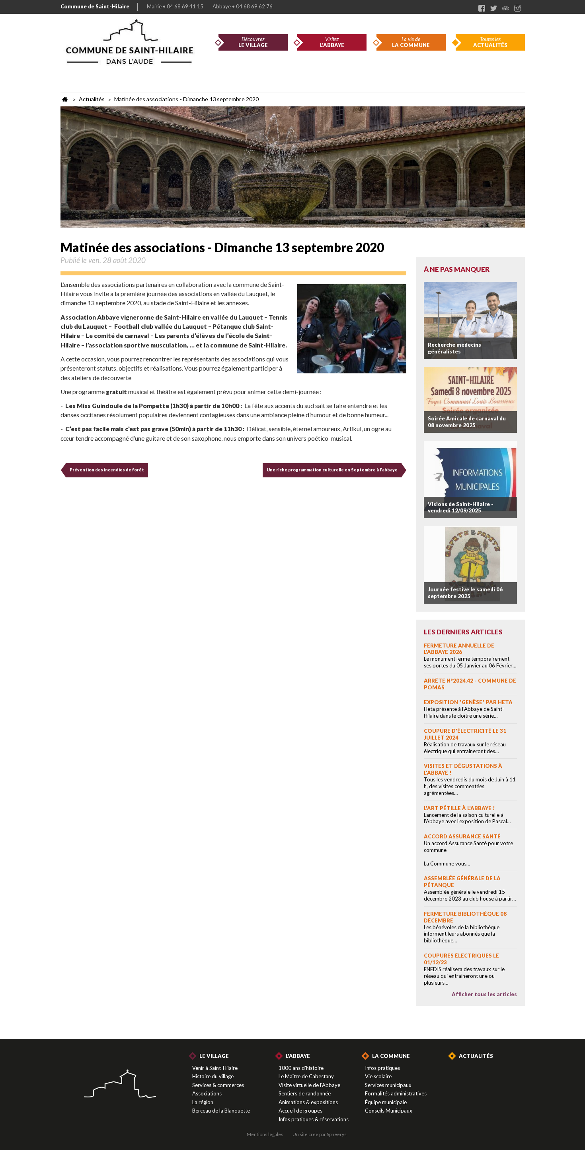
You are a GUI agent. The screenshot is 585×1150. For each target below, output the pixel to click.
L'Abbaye (298, 1056)
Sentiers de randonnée (305, 1093)
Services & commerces (218, 1085)
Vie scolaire (378, 1076)
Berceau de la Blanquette (221, 1110)
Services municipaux (388, 1085)
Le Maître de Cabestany (306, 1076)
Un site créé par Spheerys (319, 1134)
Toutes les (490, 42)
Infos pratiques (382, 1068)
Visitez (332, 42)
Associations (207, 1093)
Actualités (476, 1056)
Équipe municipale (386, 1102)
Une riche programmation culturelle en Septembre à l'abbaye (332, 469)
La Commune (391, 1056)
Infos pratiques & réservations (314, 1119)
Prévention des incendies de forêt (107, 469)
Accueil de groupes (300, 1110)
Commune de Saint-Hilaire (94, 6)
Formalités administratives (396, 1093)
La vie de (411, 42)
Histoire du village (213, 1076)
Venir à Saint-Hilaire (215, 1068)
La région (202, 1102)
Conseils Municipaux (388, 1110)
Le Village (214, 1056)
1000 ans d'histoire (301, 1068)
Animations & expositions (308, 1102)
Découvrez (253, 42)
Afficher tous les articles (484, 994)
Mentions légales (265, 1134)
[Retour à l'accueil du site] (119, 1084)
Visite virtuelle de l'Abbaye (309, 1085)
